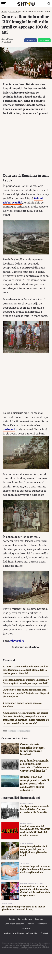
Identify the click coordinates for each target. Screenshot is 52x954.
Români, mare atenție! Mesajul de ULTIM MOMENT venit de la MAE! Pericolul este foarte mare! (35, 831)
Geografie (39, 919)
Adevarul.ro (16, 640)
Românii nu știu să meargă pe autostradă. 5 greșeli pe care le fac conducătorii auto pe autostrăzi (34, 783)
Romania (12, 731)
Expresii (30, 923)
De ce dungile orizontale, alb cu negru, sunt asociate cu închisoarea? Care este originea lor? (34, 765)
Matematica (42, 923)
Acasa (4, 11)
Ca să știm (14, 11)
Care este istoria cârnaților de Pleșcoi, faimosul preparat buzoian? (32, 749)
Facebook (30, 40)
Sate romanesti (24, 731)
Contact (44, 933)
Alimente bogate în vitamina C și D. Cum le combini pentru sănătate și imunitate (35, 869)
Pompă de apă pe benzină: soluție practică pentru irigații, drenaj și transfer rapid (34, 851)
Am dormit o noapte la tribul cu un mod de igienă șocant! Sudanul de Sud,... (23, 908)
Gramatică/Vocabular (14, 923)
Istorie (12, 919)
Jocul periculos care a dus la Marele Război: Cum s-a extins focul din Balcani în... (34, 809)
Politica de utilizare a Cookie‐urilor (21, 933)
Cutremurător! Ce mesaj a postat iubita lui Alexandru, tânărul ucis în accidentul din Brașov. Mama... (35, 891)
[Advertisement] (26, 145)
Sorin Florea (7, 39)
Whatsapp (44, 40)
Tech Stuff (26, 928)
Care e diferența (25, 919)
